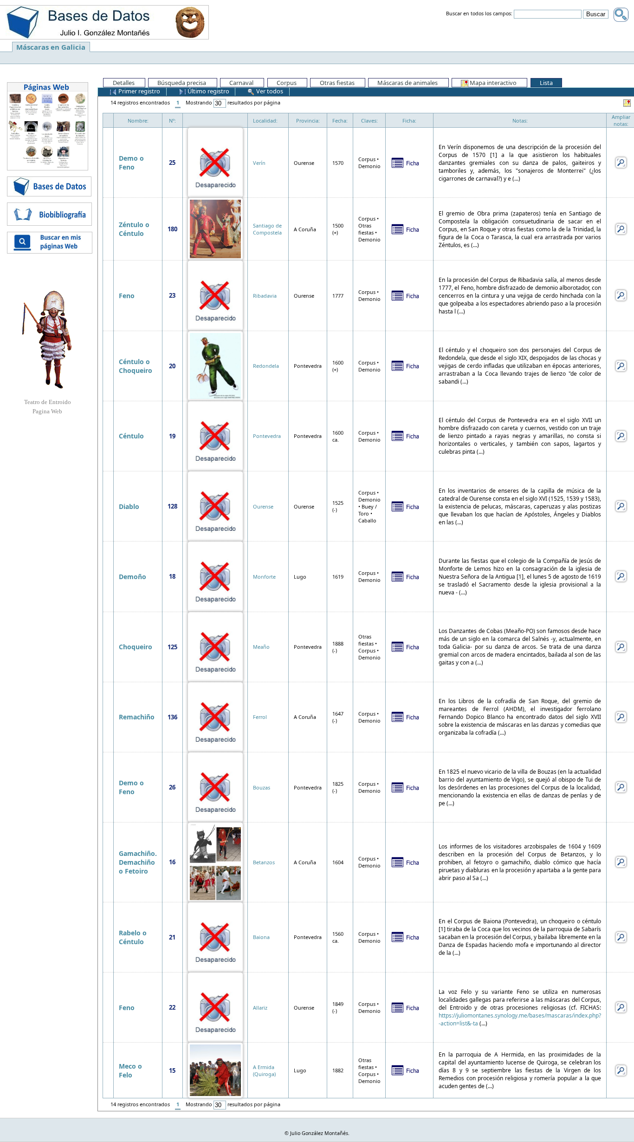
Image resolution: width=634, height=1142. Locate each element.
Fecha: (340, 120)
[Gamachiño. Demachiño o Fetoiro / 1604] (215, 861)
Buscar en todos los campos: (479, 14)
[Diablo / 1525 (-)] (215, 505)
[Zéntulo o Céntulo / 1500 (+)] (215, 228)
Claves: (369, 120)
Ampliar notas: (621, 120)
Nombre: (138, 120)
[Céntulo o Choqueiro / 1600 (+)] (215, 365)
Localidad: (265, 120)
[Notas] (621, 161)
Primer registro (138, 91)
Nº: (172, 120)
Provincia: (308, 120)
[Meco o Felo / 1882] (215, 1069)
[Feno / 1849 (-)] (215, 1006)
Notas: (520, 120)
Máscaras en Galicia (50, 47)
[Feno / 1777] (215, 294)
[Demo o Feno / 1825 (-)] (215, 786)
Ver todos (269, 91)
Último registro (207, 91)
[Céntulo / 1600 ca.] (215, 435)
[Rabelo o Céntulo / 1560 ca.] (215, 936)
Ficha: (409, 120)
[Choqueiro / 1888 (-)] (215, 646)
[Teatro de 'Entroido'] (47, 339)
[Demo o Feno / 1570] (215, 161)
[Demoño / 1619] (215, 575)
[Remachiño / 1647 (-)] (215, 716)
